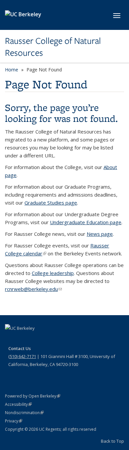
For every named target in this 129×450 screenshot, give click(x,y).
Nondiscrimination (24, 412)
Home (11, 69)
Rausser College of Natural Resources (53, 47)
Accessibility (18, 404)
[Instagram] (49, 339)
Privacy (13, 421)
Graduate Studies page (50, 202)
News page (100, 233)
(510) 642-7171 (22, 356)
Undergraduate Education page (85, 222)
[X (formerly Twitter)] (23, 339)
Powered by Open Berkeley (32, 396)
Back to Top (112, 441)
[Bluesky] (62, 339)
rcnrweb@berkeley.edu (33, 289)
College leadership (53, 273)
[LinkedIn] (36, 339)
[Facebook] (11, 339)
